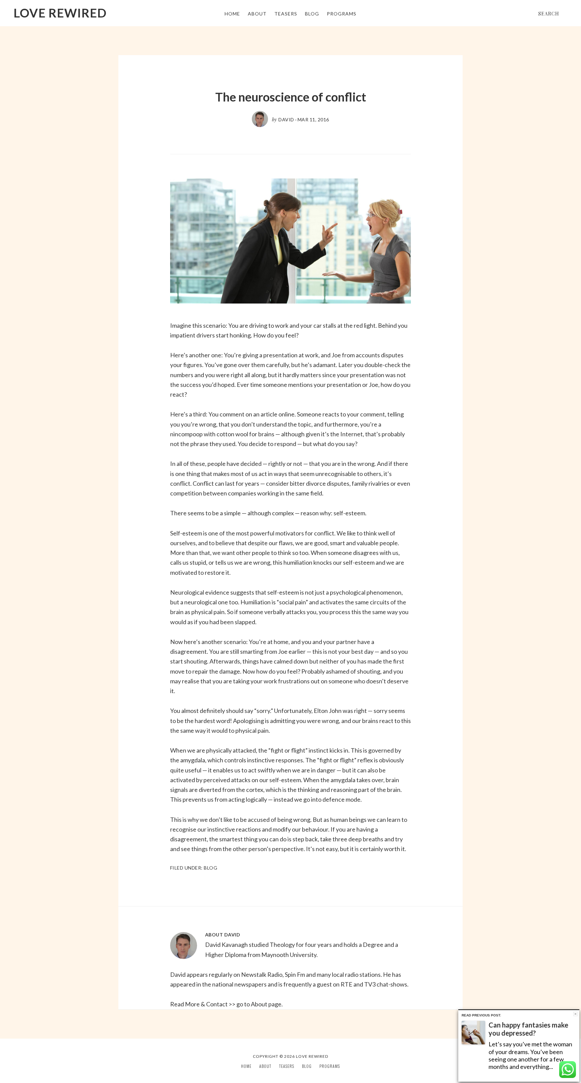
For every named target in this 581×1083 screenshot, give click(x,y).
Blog (210, 868)
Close (575, 1014)
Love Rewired (60, 12)
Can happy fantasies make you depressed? (528, 1029)
